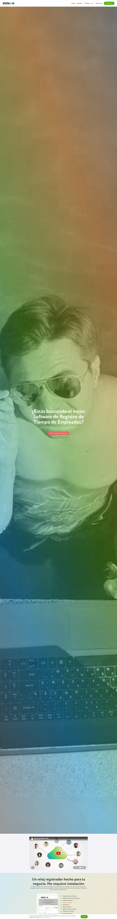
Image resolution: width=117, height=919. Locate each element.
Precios (73, 3)
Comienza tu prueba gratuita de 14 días (58, 433)
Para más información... (45, 917)
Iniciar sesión (99, 3)
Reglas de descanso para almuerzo (71, 898)
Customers (87, 3)
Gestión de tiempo (67, 902)
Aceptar (84, 916)
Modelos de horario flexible (70, 896)
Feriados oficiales (67, 906)
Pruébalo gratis (109, 3)
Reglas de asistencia (68, 900)
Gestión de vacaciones (68, 911)
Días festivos (66, 904)
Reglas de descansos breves (69, 909)
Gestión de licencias (68, 913)
